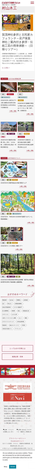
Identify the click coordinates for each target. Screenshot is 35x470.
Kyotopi (11, 300)
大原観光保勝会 (18, 303)
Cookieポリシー (17, 441)
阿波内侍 (4, 325)
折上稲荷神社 (5, 310)
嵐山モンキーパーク (14, 325)
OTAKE (23, 325)
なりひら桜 (14, 314)
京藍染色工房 (26, 310)
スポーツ (10, 94)
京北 (3, 94)
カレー (20, 318)
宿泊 (19, 310)
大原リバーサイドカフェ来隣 (9, 318)
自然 (9, 180)
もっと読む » (6, 67)
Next (28, 371)
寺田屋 (13, 310)
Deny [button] (5, 466)
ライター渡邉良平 (18, 307)
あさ (3, 303)
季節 (3, 137)
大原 (3, 243)
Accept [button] (12, 466)
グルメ (21, 100)
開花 (26, 318)
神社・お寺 (11, 134)
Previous (6, 371)
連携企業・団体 (17, 357)
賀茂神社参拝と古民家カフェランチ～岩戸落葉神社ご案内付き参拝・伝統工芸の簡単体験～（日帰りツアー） (17, 42)
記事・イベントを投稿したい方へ (8, 430)
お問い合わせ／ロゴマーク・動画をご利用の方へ (24, 432)
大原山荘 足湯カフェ (7, 328)
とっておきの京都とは (17, 348)
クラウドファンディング (8, 321)
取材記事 (4, 300)
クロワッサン (5, 314)
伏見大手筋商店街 (6, 307)
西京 (3, 213)
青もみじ (10, 303)
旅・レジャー (5, 97)
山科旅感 (26, 300)
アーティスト (18, 328)
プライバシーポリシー (17, 438)
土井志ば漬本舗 (20, 321)
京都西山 (18, 300)
